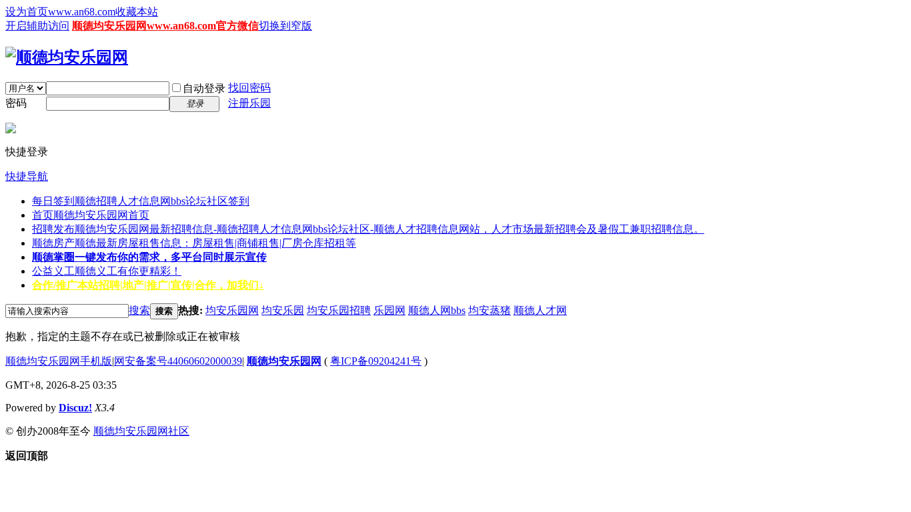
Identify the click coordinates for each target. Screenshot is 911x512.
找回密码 (249, 87)
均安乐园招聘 (339, 310)
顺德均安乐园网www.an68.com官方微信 (165, 25)
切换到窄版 (285, 25)
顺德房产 (194, 243)
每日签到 (140, 201)
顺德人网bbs (437, 310)
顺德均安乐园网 (284, 361)
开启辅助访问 (37, 25)
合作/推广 (148, 285)
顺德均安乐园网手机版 (58, 361)
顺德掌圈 (149, 257)
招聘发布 (368, 229)
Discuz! (75, 407)
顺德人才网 (540, 310)
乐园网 (389, 310)
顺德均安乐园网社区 (141, 431)
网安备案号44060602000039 (178, 361)
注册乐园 (249, 103)
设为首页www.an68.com (60, 11)
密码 (16, 103)
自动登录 (204, 88)
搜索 (139, 310)
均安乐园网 (232, 310)
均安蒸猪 (489, 310)
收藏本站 (136, 11)
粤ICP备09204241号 (375, 361)
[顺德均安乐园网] (66, 57)
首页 (90, 215)
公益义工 (106, 271)
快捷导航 (26, 176)
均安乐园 (282, 310)
